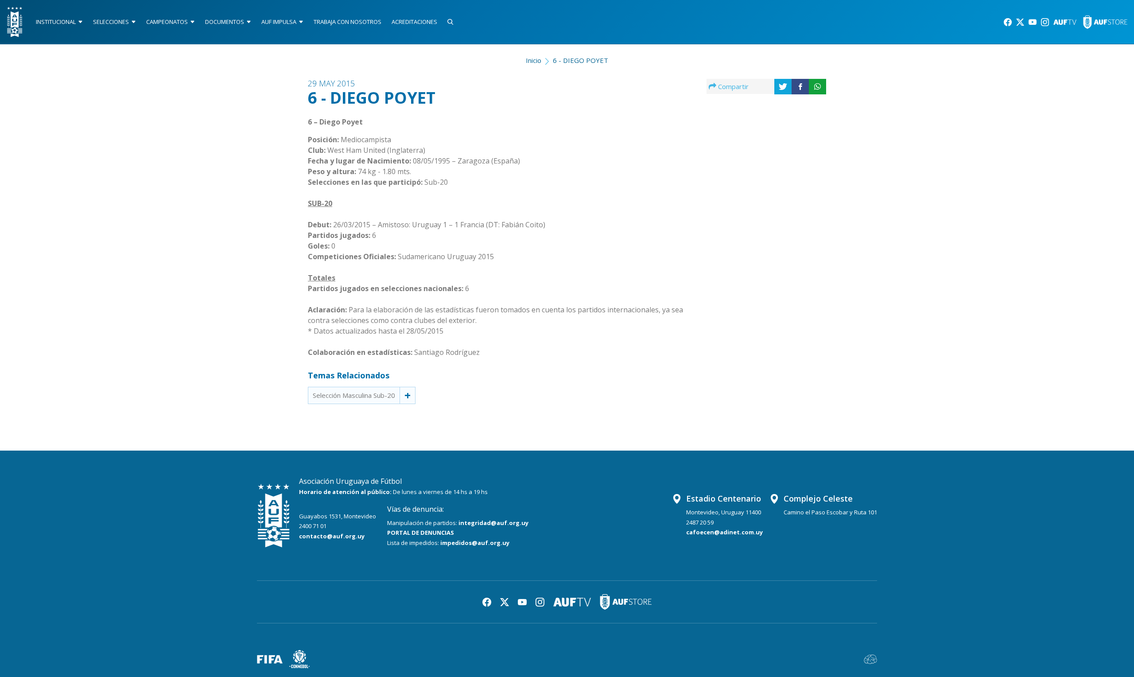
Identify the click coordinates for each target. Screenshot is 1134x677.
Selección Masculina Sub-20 (354, 395)
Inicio (533, 60)
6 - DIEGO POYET (580, 60)
